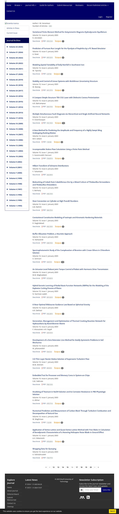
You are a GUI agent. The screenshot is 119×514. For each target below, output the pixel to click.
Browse (18, 5)
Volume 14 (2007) (16, 134)
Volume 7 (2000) (15, 173)
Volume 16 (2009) (16, 123)
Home (9, 5)
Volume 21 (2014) (16, 107)
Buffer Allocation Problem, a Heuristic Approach (53, 234)
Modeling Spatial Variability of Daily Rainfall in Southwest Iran (58, 65)
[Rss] (88, 497)
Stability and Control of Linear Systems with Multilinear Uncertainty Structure (65, 81)
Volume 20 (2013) (16, 112)
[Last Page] (98, 467)
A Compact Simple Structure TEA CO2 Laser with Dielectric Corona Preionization (66, 97)
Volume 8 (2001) (15, 167)
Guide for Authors (47, 5)
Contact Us (11, 11)
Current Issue (12, 33)
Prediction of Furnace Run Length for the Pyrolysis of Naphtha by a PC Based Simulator (69, 48)
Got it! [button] (112, 511)
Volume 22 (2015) (16, 101)
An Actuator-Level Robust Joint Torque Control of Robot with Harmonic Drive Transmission (70, 269)
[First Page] (46, 467)
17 (77, 467)
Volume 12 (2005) (16, 145)
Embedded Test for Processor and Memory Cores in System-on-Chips (61, 375)
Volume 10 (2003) (16, 156)
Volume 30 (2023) (16, 58)
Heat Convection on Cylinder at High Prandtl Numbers (55, 201)
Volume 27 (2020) (16, 74)
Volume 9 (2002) (15, 162)
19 (86, 467)
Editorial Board (13, 494)
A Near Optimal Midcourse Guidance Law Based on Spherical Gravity (61, 304)
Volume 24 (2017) (16, 91)
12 (54, 467)
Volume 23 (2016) (16, 96)
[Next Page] (94, 467)
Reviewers (79, 5)
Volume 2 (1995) (15, 200)
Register (109, 17)
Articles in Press (13, 28)
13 (58, 467)
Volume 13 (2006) (16, 140)
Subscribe (106, 490)
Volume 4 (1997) (15, 189)
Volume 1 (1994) (15, 206)
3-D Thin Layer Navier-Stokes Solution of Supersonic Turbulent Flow (61, 359)
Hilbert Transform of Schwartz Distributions (51, 165)
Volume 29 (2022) (16, 63)
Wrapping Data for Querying (44, 449)
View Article (36, 41)
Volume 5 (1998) (15, 184)
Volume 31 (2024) (16, 52)
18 (81, 467)
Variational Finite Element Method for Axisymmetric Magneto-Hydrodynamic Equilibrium (70, 32)
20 (91, 467)
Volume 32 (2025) (16, 47)
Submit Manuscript (64, 5)
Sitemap (10, 506)
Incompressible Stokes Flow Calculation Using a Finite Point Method (61, 149)
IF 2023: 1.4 (29, 487)
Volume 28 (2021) (16, 69)
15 (67, 467)
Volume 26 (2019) (16, 80)
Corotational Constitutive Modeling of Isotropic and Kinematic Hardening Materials (67, 217)
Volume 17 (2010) (16, 118)
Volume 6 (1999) (15, 178)
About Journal (12, 491)
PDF (47, 41)
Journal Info (30, 5)
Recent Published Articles (97, 5)
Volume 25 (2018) (16, 85)
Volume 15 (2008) (16, 129)
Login (100, 17)
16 (72, 467)
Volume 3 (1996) (15, 195)
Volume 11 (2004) (16, 151)
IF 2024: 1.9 (29, 484)
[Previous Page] (49, 467)
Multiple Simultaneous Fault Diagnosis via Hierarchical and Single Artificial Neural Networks (71, 114)
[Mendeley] (82, 497)
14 (63, 467)
